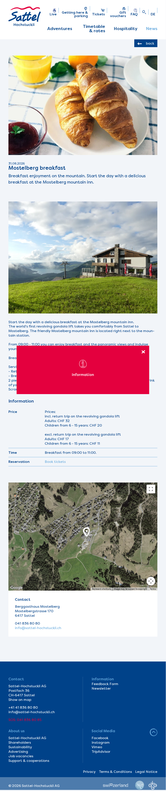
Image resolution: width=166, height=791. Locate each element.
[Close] (143, 351)
